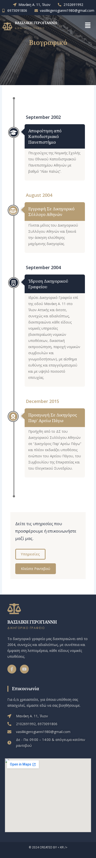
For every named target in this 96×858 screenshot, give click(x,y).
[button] (88, 25)
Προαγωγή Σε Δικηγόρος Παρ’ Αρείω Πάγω (52, 417)
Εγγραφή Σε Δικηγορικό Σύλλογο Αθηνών (51, 211)
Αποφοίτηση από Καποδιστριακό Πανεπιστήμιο (45, 136)
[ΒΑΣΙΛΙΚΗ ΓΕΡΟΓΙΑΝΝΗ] (7, 26)
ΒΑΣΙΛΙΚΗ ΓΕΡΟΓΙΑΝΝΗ (36, 22)
